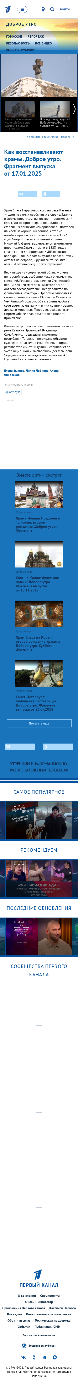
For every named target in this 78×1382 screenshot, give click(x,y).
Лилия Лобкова (37, 370)
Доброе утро (21, 24)
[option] (20, 114)
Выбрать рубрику (20, 50)
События (24, 1326)
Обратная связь (19, 1320)
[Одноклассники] (51, 194)
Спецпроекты (50, 1295)
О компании (27, 1295)
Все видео (14, 1314)
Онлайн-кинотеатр (39, 1302)
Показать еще (39, 723)
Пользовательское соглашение (48, 1314)
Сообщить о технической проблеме (50, 137)
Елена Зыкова (14, 370)
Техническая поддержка (53, 1320)
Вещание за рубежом (42, 1345)
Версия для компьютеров (39, 1335)
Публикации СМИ (47, 1326)
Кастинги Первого (62, 1308)
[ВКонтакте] (27, 194)
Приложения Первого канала (23, 1308)
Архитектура (12, 392)
